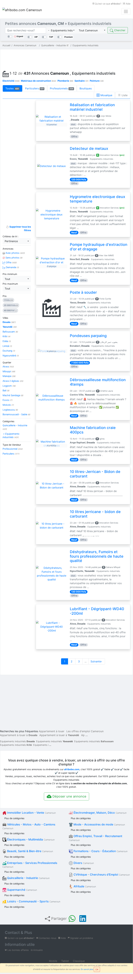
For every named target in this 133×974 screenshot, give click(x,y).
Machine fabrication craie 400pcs (93, 429)
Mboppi (9, 371)
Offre (11, 262)
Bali (6, 390)
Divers (83, 863)
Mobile (52, 961)
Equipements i (41, 745)
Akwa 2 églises (13, 381)
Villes (5, 317)
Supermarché (21, 889)
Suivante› (97, 661)
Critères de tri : (10, 236)
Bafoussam (10, 331)
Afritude (84, 886)
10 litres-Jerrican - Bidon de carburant (95, 473)
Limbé (7, 346)
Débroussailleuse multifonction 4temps (98, 382)
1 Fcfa (8, 300)
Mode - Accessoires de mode (99, 824)
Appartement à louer (51, 731)
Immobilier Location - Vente (31, 812)
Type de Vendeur (12, 444)
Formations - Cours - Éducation (100, 851)
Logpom (9, 385)
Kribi (6, 336)
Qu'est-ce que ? (107, 3)
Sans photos (14, 257)
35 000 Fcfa (11, 305)
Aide (127, 3)
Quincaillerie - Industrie (15, 427)
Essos (7, 400)
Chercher (119, 30)
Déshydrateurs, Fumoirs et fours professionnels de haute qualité (96, 556)
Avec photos (15, 253)
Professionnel (13, 448)
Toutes (12, 88)
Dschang (9, 350)
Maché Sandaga (13, 395)
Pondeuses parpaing (88, 335)
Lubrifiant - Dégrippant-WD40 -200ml (97, 611)
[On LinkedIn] (82, 918)
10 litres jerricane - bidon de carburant (95, 514)
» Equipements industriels (11, 435)
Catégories (8, 421)
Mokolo (8, 404)
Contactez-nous (47, 938)
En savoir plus (87, 969)
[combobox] (61, 30)
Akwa (8, 366)
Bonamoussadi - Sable (16, 414)
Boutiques (86, 88)
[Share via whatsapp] (72, 918)
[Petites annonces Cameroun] (22, 11)
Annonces (8, 248)
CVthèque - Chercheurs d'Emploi (101, 874)
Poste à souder (83, 292)
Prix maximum (10, 283)
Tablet (64, 961)
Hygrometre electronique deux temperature (97, 198)
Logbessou (10, 409)
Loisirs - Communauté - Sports (33, 901)
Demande (12, 267)
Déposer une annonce (69, 796)
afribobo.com (71, 769)
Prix (5, 296)
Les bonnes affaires (18, 950)
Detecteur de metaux (89, 148)
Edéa (7, 341)
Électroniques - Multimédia (30, 839)
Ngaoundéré (11, 355)
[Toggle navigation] (125, 11)
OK (96, 969)
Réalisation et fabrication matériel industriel (92, 107)
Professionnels (61, 88)
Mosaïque (106, 95)
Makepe (9, 376)
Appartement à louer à (18, 735)
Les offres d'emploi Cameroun (85, 731)
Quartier (7, 362)
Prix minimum (10, 274)
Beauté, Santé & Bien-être (29, 851)
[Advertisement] (66, 59)
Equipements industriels (17, 741)
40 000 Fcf (10, 310)
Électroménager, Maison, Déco (100, 812)
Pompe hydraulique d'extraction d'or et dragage (98, 246)
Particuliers (34, 88)
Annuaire (38, 950)
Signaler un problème (81, 938)
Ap (83, 735)
